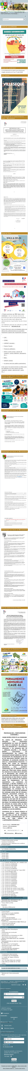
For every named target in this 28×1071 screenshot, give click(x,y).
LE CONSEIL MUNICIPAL (9, 849)
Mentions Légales (9, 1028)
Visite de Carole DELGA (8, 923)
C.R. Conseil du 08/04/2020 (9, 873)
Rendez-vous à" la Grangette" (10, 944)
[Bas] (11, 1)
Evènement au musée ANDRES (10, 913)
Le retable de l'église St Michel (10, 957)
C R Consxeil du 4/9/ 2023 (9, 867)
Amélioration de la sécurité (9, 932)
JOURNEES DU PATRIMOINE (10, 955)
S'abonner (6, 1044)
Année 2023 (5, 858)
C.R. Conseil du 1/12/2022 (9, 879)
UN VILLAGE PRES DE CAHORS (11, 960)
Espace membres (14, 988)
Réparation (5, 958)
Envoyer (14, 1000)
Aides (3, 930)
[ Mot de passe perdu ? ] (14, 1003)
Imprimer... (20, 833)
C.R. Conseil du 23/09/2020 (9, 864)
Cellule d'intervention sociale (10, 840)
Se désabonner (7, 1046)
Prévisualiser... (10, 833)
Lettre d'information (14, 1032)
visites (4, 963)
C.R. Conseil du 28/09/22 (9, 885)
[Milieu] (6, 1)
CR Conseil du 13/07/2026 (9, 895)
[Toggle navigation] (25, 16)
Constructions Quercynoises (9, 954)
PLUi (3, 974)
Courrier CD (5, 934)
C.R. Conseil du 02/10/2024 (9, 876)
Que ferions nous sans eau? (9, 937)
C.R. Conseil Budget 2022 (9, 871)
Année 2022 (5, 856)
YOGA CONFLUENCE (8, 925)
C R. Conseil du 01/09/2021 (9, 868)
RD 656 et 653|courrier (9, 907)
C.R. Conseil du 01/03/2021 (9, 874)
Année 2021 (5, 855)
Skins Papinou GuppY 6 (9, 1068)
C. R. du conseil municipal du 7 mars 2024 (13, 870)
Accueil (11, 12)
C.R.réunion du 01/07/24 (8, 894)
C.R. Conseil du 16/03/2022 (9, 880)
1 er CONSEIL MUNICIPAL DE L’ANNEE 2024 (14, 862)
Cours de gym (6, 911)
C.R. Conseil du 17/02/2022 (9, 882)
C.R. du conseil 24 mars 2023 (10, 892)
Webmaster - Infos (14, 1022)
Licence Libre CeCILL (20, 1068)
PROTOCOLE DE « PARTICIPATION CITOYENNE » (12, 898)
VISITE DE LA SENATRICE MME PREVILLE (14, 921)
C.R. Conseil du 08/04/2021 (9, 877)
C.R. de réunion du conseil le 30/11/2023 (13, 889)
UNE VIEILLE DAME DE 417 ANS (11, 961)
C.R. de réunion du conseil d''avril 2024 (13, 888)
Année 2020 (5, 853)
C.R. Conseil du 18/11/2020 (9, 865)
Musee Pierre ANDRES (8, 914)
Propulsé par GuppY (6, 1065)
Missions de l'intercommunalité (10, 973)
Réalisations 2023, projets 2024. (11, 945)
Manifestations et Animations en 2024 (12, 935)
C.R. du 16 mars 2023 (8, 891)
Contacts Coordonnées (8, 841)
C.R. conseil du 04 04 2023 (9, 886)
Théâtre (4, 916)
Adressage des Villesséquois (10, 929)
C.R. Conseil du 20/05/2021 (9, 883)
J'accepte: (7, 1056)
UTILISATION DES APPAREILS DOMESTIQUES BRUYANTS (10, 949)
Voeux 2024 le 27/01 (7, 902)
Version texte (7, 1025)
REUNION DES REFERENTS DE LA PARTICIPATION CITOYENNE (11, 901)
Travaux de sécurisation (8, 917)
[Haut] (2, 1)
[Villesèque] (14, 7)
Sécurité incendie (7, 947)
